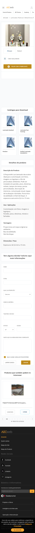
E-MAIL (5, 278)
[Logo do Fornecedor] (10, 51)
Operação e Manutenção (10, 515)
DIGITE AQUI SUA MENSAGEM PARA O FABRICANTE (16, 337)
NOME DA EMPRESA (8, 302)
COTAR (25, 412)
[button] (2, 418)
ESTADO (5, 325)
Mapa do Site (5, 445)
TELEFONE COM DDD (8, 314)
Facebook (8, 460)
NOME (5, 267)
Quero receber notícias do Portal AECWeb (18, 357)
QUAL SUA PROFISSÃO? (9, 290)
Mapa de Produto (6, 449)
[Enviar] (32, 491)
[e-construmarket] (8, 496)
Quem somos (5, 441)
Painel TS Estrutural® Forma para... (14, 403)
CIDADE (19, 325)
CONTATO (10, 412)
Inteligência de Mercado (10, 508)
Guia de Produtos (7, 12)
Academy (26, 12)
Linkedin (7, 471)
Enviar (26, 362)
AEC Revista (18, 12)
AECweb (5, 18)
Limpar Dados (9, 362)
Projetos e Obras (8, 502)
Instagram (8, 477)
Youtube (7, 466)
